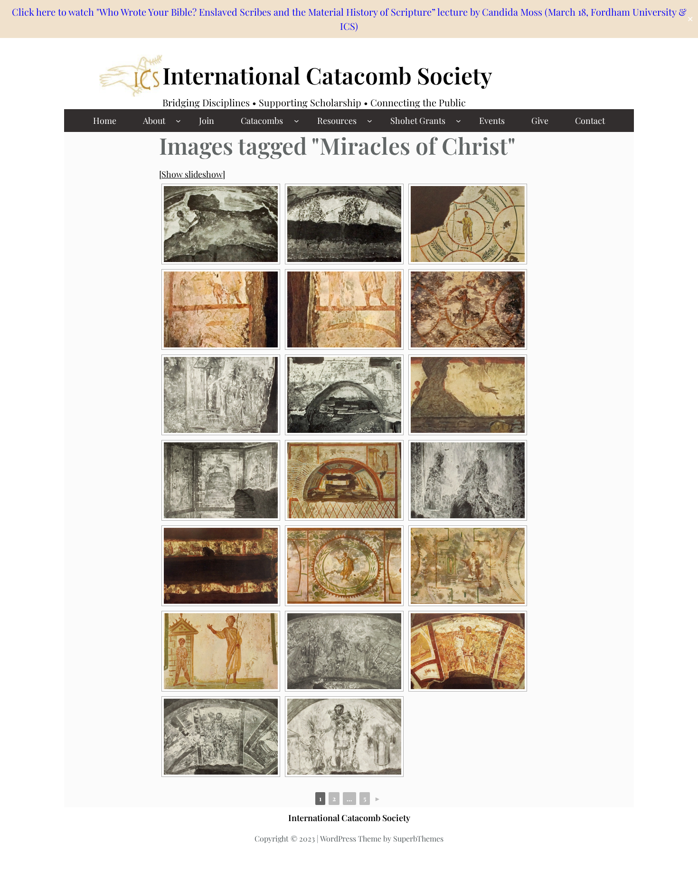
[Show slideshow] (192, 174)
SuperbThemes (418, 838)
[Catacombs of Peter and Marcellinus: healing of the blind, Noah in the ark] (344, 309)
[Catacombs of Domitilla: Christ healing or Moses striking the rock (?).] (344, 224)
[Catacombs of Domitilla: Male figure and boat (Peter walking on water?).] (221, 224)
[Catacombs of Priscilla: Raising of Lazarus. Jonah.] (468, 566)
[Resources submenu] (369, 120)
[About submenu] (178, 120)
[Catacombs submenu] (296, 120)
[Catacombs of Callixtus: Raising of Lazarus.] (221, 395)
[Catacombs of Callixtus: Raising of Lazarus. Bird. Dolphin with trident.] (468, 395)
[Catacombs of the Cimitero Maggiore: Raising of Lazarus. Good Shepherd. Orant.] (344, 737)
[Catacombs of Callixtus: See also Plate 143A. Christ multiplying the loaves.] (468, 480)
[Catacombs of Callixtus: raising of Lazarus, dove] (468, 224)
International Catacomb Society (327, 75)
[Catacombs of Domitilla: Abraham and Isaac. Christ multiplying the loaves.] (344, 395)
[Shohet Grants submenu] (458, 120)
